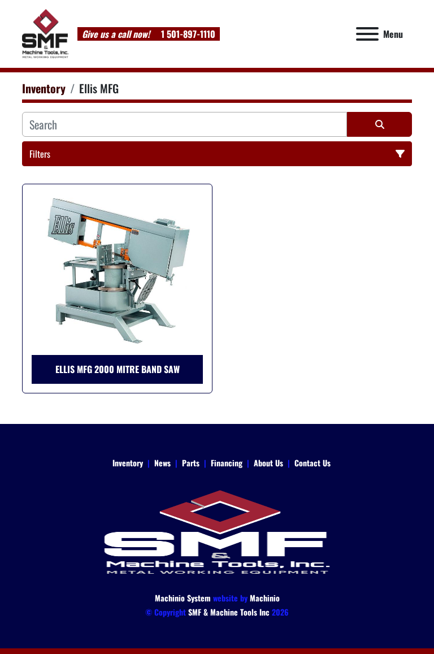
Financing (226, 463)
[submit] (379, 124)
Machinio (265, 598)
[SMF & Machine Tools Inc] (217, 531)
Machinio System (183, 598)
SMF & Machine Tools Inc (229, 612)
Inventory (127, 463)
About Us (268, 463)
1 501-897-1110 (187, 34)
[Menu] (367, 34)
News (162, 463)
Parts (190, 463)
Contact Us (312, 463)
